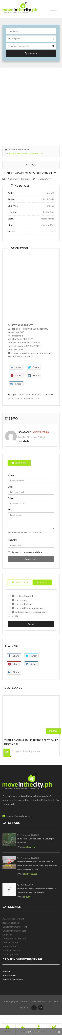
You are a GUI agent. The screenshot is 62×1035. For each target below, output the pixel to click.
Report (31, 624)
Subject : (12, 498)
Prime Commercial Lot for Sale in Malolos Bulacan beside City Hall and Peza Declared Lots (37, 866)
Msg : (10, 509)
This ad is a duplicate (22, 603)
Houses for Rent (11, 942)
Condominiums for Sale (14, 930)
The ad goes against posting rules (29, 611)
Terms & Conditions (12, 979)
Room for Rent (10, 946)
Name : (11, 475)
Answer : (12, 539)
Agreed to (27, 552)
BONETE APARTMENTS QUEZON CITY (29, 173)
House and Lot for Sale (14, 938)
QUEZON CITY (31, 398)
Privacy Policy (9, 975)
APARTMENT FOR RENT (30, 394)
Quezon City (44, 178)
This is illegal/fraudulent (24, 596)
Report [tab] (44, 582)
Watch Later (21, 582)
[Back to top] (51, 1014)
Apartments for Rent (20, 149)
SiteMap (6, 971)
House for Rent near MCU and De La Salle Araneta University (36, 891)
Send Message (31, 559)
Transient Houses (11, 950)
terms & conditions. (33, 552)
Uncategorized (10, 954)
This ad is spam (19, 600)
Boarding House (31, 751)
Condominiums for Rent (14, 926)
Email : (11, 486)
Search (32, 53)
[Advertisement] (31, 105)
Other (15, 615)
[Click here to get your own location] (53, 46)
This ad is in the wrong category (28, 607)
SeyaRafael (25, 432)
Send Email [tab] (20, 463)
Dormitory (7, 934)
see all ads (23, 441)
